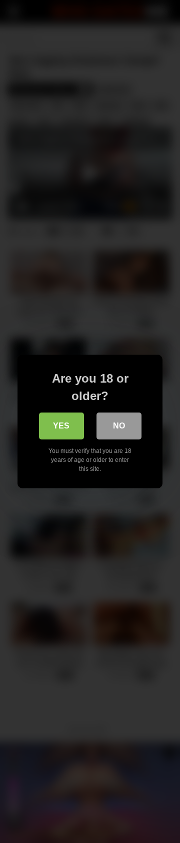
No (119, 426)
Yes (61, 426)
